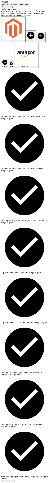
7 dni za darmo (7, 7)
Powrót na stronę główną (10, 4)
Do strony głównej (8, 481)
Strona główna (24, 4)
